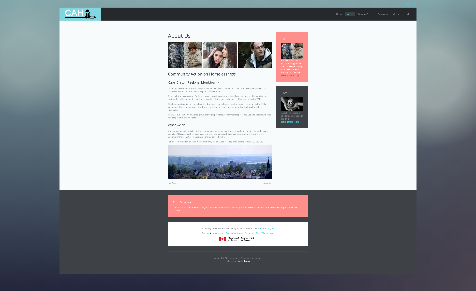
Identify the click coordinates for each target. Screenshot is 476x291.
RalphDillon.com (244, 261)
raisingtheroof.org (290, 75)
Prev (174, 183)
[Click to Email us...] (410, 4)
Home (339, 14)
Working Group (365, 14)
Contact (397, 14)
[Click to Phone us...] (415, 4)
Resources (383, 14)
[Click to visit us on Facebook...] (407, 4)
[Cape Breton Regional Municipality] (220, 162)
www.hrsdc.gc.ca (267, 228)
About (350, 14)
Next (265, 183)
